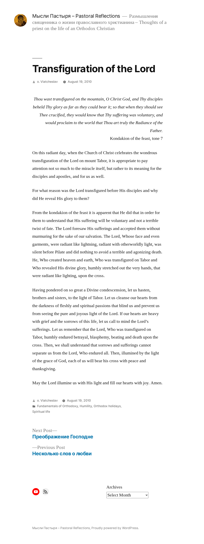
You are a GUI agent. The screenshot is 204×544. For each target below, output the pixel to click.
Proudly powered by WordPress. (115, 528)
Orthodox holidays (107, 406)
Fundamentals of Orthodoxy (57, 406)
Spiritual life (41, 412)
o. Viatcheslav (47, 82)
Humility (86, 406)
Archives (114, 487)
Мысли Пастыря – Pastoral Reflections (76, 16)
